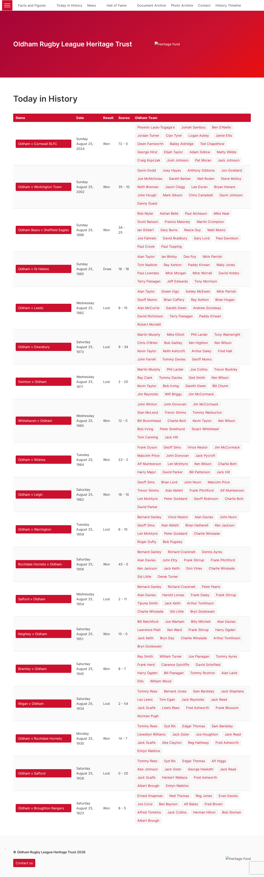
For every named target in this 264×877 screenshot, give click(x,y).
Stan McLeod (147, 412)
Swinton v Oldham (32, 382)
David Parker (173, 472)
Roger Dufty (146, 542)
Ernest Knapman (150, 796)
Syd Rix (170, 726)
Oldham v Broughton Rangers (41, 808)
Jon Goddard (231, 170)
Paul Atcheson (196, 213)
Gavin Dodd (146, 170)
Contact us (24, 863)
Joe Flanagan (198, 656)
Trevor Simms (175, 412)
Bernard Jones (175, 691)
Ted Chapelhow (212, 144)
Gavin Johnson (231, 195)
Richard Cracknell (181, 552)
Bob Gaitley (173, 343)
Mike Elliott (175, 334)
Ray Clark (144, 378)
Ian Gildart (145, 230)
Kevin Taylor (146, 351)
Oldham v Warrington (34, 529)
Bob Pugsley (172, 542)
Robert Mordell (149, 324)
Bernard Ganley (149, 517)
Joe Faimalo (146, 238)
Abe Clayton (172, 742)
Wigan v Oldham (31, 704)
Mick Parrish (212, 256)
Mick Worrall (202, 273)
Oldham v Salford (31, 773)
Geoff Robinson (206, 499)
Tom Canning (147, 437)
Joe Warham (174, 621)
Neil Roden (205, 179)
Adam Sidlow (200, 152)
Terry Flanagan (148, 281)
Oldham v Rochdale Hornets (40, 738)
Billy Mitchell (201, 621)
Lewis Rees (170, 708)
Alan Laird (229, 673)
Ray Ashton (173, 265)
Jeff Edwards (177, 281)
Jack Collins (176, 812)
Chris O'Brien (147, 343)
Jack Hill (171, 437)
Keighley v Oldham (32, 634)
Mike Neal (221, 213)
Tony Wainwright (227, 334)
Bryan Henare (224, 187)
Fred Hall (225, 351)
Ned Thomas (179, 796)
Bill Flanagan (174, 673)
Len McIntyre (178, 464)
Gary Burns (169, 230)
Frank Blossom (227, 708)
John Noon (192, 482)
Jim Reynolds (147, 394)
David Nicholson (150, 316)
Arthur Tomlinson (200, 603)
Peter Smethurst (172, 429)
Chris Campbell (201, 195)
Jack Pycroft (205, 455)
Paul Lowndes (148, 273)
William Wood (160, 681)
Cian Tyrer (174, 135)
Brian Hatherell (196, 525)
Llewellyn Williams (151, 734)
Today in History (69, 5)
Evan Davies (228, 796)
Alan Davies (204, 517)
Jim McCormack (201, 394)
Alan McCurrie (148, 308)
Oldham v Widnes (31, 460)
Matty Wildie (226, 152)
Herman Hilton (204, 812)
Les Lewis (145, 699)
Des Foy (190, 256)
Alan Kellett (174, 490)
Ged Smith (197, 378)
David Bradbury (175, 238)
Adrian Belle (169, 213)
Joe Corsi (144, 804)
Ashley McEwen (198, 291)
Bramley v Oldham (32, 669)
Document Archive (151, 5)
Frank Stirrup (194, 560)
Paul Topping (171, 246)
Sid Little (144, 576)
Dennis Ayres (212, 552)
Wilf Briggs (173, 394)
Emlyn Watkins (148, 751)
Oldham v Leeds (30, 308)
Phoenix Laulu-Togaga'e (156, 127)
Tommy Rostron (202, 673)
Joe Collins (198, 369)
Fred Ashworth (197, 708)
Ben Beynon (168, 804)
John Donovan (175, 404)
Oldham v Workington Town (39, 187)
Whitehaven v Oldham (35, 421)
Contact (204, 5)
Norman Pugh (148, 716)
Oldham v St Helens (33, 269)
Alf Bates (191, 804)
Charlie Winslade (207, 533)
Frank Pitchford (202, 490)
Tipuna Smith (147, 603)
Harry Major (146, 472)
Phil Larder (199, 334)
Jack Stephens (232, 691)
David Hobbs (229, 273)
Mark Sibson (172, 195)
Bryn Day (167, 638)
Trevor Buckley (225, 369)
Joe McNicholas (149, 179)
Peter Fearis (211, 587)
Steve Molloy (231, 179)
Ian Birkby (169, 256)
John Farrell (146, 359)
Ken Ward (174, 630)
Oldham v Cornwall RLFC (37, 144)
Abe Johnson (147, 769)
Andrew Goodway (207, 308)
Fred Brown (214, 804)
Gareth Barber (180, 179)
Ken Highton (198, 343)
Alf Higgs (219, 761)
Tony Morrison (205, 281)
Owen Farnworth (150, 144)
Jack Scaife (146, 708)
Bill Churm (220, 386)
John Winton (147, 404)
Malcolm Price (148, 455)
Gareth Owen (176, 308)
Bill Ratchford (147, 621)
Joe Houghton (207, 734)
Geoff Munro (147, 300)
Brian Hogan (225, 300)
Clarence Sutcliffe (175, 665)
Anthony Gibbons (201, 170)
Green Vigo (170, 291)
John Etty (169, 560)
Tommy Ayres (226, 656)
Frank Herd (146, 665)
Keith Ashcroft (174, 351)
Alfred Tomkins (149, 812)
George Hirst (147, 152)
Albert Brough (148, 786)
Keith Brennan (148, 187)
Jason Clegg (175, 187)
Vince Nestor (197, 447)
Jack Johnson (228, 160)
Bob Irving (171, 386)
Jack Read (219, 699)
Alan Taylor (146, 256)
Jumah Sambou (193, 127)
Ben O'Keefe (221, 127)
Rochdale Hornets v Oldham (40, 564)
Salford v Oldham (31, 599)
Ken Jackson (225, 525)
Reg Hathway (198, 742)
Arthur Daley (201, 351)
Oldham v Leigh (30, 494)
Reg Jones (204, 796)
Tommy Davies (173, 359)
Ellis (140, 681)
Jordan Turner (148, 135)
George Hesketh (200, 769)
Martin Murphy (148, 334)
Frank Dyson (147, 447)
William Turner (171, 656)
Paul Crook (146, 246)
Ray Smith (145, 656)
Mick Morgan (176, 273)
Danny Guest (147, 203)
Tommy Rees (147, 691)
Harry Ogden (225, 630)
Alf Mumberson (149, 464)
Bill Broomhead (149, 421)
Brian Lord (169, 482)
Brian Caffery (174, 300)
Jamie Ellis (224, 135)
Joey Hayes (172, 170)
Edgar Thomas (193, 726)
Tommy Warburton (207, 412)
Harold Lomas (173, 595)
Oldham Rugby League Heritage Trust (72, 44)
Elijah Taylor (173, 152)
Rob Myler (145, 213)
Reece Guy (192, 230)
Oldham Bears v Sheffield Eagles (43, 230)
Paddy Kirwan (199, 265)
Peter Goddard (175, 499)
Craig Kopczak (148, 160)
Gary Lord (202, 238)
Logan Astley (199, 135)
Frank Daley (200, 595)
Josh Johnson (178, 160)
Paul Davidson (227, 238)
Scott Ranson (147, 222)
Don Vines (194, 568)
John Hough (146, 195)
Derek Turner (168, 576)
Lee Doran (199, 187)
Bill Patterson (199, 472)
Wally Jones (225, 265)
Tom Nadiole (147, 265)
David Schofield (208, 665)
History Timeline (228, 5)
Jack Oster (180, 734)
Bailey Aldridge (181, 144)
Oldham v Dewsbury (34, 347)
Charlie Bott (176, 421)
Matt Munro (216, 230)
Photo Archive (182, 5)
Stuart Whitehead (205, 429)
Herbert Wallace (174, 777)
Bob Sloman (231, 812)
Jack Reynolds (193, 699)
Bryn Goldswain (202, 611)
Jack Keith (172, 568)
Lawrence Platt (149, 630)
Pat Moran (203, 160)
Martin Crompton (210, 222)
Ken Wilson (222, 343)
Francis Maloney (177, 222)
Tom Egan (167, 699)
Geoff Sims (172, 447)
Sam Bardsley (203, 691)
